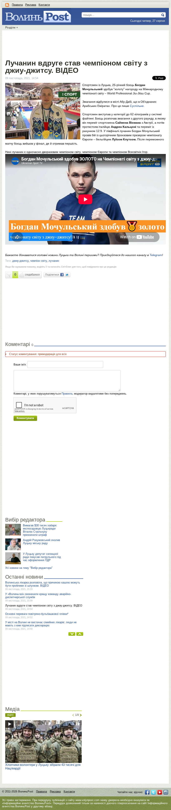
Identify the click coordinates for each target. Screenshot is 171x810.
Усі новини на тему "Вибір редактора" (29, 567)
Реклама (30, 4)
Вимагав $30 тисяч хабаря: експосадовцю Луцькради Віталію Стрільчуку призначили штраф (40, 530)
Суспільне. (137, 106)
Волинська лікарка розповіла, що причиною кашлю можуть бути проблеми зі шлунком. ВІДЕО (42, 584)
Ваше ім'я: (20, 364)
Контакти (44, 4)
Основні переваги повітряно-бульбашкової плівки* (36, 613)
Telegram (156, 255)
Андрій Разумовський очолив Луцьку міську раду (41, 541)
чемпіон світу (38, 260)
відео (10, 714)
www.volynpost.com (87, 800)
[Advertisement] (85, 43)
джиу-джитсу (20, 260)
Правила (17, 4)
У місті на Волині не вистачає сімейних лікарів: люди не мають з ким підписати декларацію (41, 624)
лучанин (54, 260)
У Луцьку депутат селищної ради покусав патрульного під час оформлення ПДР (42, 557)
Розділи (11, 27)
